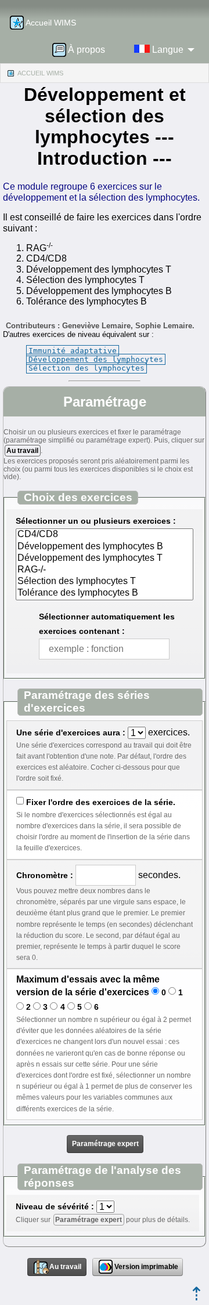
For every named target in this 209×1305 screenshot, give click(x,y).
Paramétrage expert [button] (105, 1144)
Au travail (22, 451)
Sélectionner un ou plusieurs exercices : (96, 520)
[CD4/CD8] (104, 535)
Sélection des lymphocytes (86, 368)
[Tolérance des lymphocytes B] (104, 593)
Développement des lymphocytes (95, 359)
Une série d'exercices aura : (70, 732)
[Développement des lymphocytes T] (104, 558)
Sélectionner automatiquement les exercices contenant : (107, 624)
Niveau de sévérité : (55, 1206)
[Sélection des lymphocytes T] (104, 582)
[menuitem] (82, 49)
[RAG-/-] (104, 570)
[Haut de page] (196, 1297)
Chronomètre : (44, 875)
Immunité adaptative (72, 350)
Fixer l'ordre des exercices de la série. (100, 802)
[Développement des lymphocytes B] (104, 547)
